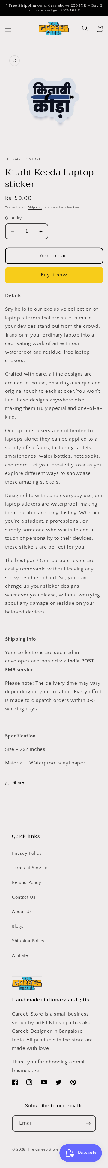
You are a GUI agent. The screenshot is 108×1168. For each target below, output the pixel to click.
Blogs (17, 926)
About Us (22, 911)
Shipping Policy (28, 940)
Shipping (35, 207)
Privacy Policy (27, 853)
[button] (8, 28)
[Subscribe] (88, 1123)
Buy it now (54, 275)
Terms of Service (30, 867)
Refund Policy (26, 882)
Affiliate (20, 955)
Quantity (13, 218)
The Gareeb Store (43, 1149)
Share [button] (18, 782)
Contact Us (24, 897)
